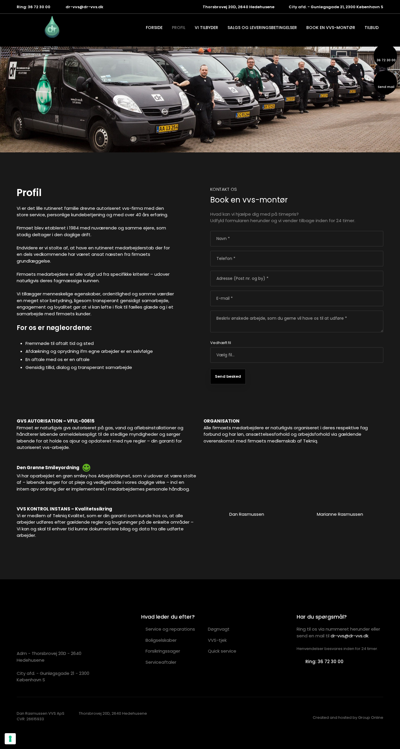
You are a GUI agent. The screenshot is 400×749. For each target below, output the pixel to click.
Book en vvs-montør (330, 27)
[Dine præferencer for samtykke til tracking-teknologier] (10, 738)
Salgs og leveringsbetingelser (262, 27)
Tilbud (372, 27)
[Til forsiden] (27, 27)
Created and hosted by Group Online (348, 717)
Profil (178, 27)
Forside (154, 27)
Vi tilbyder (206, 27)
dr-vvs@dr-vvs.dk (349, 636)
